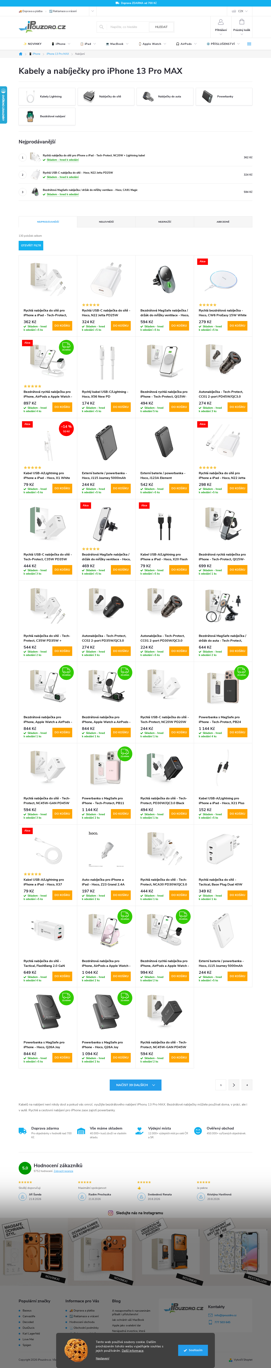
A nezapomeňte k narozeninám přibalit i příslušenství (131, 1312)
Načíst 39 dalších (132, 1085)
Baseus (27, 1310)
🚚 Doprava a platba (30, 11)
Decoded (28, 1322)
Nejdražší (164, 221)
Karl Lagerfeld (31, 1333)
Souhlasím (196, 1350)
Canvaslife (29, 1316)
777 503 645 (222, 1322)
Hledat (161, 27)
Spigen (27, 1345)
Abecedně (223, 221)
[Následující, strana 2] (234, 1085)
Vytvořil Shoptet (243, 1360)
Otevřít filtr (31, 245)
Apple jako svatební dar (126, 1325)
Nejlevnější (106, 221)
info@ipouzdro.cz (225, 1315)
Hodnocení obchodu (82, 1322)
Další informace (133, 1351)
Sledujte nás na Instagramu (139, 1213)
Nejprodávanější (48, 221)
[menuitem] (32, 44)
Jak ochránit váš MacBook (128, 1320)
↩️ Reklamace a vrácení (63, 11)
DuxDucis (29, 1328)
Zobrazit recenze (63, 1171)
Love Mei (28, 1339)
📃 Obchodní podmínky (84, 1328)
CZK (240, 11)
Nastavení (102, 1358)
